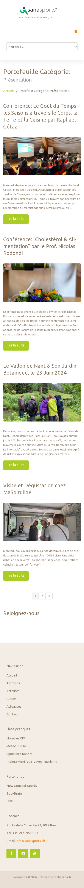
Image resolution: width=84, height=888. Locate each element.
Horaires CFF (15, 738)
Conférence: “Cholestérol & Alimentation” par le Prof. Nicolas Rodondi (39, 246)
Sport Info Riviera (19, 754)
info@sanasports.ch (30, 841)
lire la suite (16, 219)
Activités (13, 691)
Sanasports (19, 876)
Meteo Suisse (16, 746)
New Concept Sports (21, 785)
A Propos (13, 683)
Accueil (8, 91)
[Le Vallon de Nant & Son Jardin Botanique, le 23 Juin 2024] (42, 402)
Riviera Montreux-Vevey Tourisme (31, 761)
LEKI (9, 801)
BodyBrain (14, 793)
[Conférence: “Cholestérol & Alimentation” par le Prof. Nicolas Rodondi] (42, 282)
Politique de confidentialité (55, 876)
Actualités (13, 706)
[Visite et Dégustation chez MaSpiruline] (42, 522)
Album (11, 698)
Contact (12, 714)
